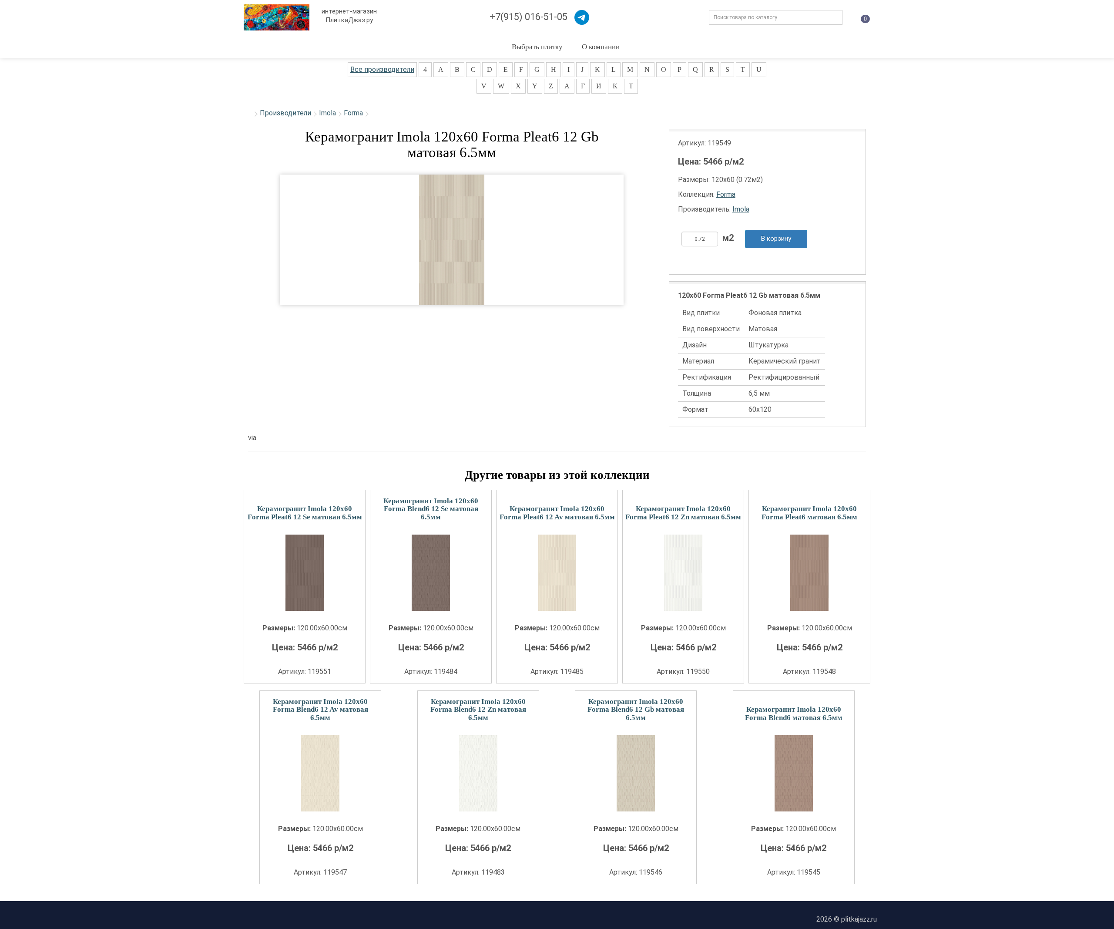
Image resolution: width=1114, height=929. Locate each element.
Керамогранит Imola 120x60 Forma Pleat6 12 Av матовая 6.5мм (557, 513)
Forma (353, 113)
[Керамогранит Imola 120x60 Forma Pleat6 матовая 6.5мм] (809, 573)
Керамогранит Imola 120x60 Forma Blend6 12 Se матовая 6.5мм (430, 509)
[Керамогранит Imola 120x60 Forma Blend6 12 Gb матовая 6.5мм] (636, 773)
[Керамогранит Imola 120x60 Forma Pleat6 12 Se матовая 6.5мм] (304, 573)
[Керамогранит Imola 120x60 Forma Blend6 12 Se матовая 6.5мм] (431, 573)
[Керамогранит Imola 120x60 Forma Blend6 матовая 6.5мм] (794, 773)
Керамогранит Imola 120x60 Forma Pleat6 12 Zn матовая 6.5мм (683, 513)
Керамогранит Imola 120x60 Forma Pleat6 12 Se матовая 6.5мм (305, 513)
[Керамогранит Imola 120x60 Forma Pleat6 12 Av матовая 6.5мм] (557, 573)
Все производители (382, 69)
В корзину (776, 238)
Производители (285, 113)
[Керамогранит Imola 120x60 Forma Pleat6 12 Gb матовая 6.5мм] (451, 240)
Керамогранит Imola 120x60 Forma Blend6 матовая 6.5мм (793, 713)
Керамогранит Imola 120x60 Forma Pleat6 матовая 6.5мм (809, 513)
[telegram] (581, 17)
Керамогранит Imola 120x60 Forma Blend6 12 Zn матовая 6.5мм (478, 709)
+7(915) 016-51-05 (528, 16)
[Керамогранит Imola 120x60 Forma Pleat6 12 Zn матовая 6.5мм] (683, 573)
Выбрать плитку (537, 46)
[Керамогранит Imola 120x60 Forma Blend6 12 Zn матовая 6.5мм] (478, 773)
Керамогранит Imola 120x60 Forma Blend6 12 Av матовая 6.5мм (320, 709)
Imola (327, 113)
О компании (601, 46)
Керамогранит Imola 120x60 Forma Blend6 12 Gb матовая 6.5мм (635, 709)
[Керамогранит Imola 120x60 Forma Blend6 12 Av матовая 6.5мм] (320, 773)
